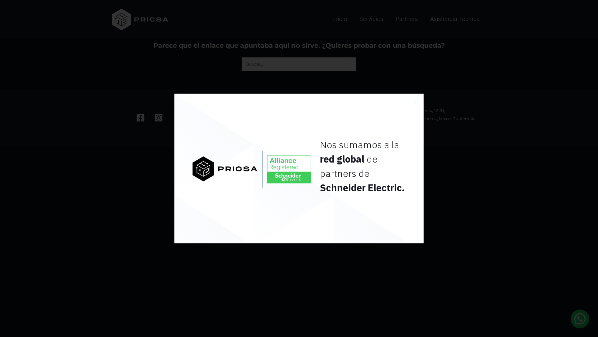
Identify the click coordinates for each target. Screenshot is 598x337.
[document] (299, 168)
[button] (415, 102)
